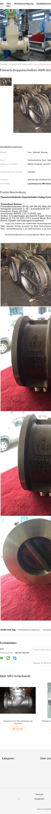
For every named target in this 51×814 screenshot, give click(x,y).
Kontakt (19, 729)
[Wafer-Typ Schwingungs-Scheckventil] (18, 700)
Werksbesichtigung (23, 4)
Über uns (8, 5)
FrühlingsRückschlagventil (28, 630)
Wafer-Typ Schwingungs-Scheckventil (18, 721)
